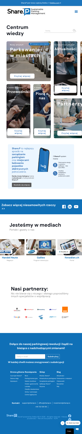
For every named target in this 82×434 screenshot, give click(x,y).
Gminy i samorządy (31, 392)
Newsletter (60, 384)
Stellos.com (55, 3)
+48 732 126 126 (41, 407)
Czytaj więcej (22, 76)
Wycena (42, 386)
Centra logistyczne (31, 395)
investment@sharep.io (62, 403)
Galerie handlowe (30, 381)
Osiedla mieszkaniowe (32, 389)
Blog (59, 372)
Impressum (13, 381)
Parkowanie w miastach (64, 378)
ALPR (56, 418)
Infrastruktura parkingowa (48, 378)
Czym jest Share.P (16, 376)
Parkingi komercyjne (31, 378)
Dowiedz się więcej (22, 185)
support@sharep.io (29, 403)
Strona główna (17, 372)
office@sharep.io (45, 403)
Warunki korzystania (45, 418)
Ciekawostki (60, 381)
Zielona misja (14, 378)
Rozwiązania (31, 372)
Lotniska (27, 386)
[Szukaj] (74, 31)
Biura (26, 376)
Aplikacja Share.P (45, 384)
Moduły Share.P (45, 376)
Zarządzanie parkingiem (47, 381)
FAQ (58, 386)
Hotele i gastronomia (31, 384)
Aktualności (60, 376)
